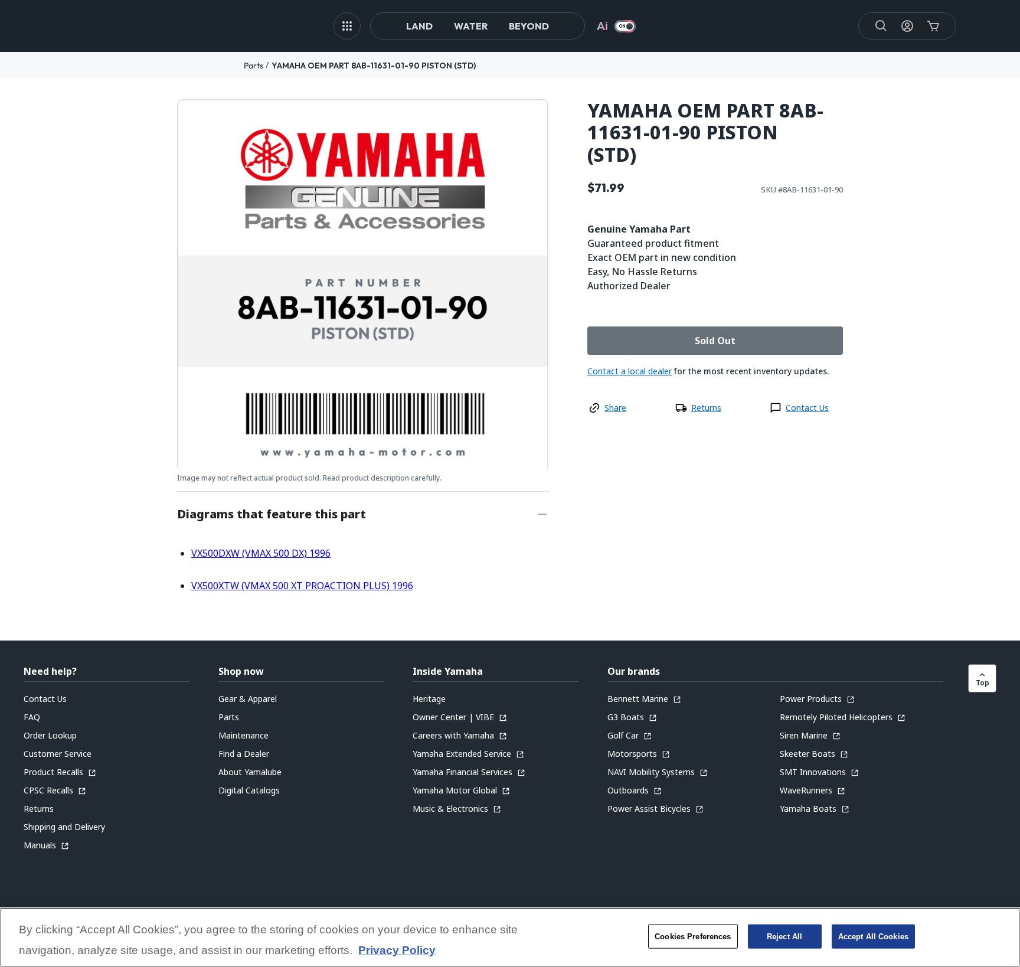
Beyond (529, 26)
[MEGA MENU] (347, 26)
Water (471, 26)
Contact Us (807, 407)
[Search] (881, 26)
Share (615, 407)
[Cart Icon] (933, 26)
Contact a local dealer (629, 371)
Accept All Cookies (873, 936)
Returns (706, 407)
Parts (253, 65)
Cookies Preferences (693, 936)
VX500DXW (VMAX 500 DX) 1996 (261, 553)
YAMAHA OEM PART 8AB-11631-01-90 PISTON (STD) (374, 65)
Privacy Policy (397, 951)
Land (419, 26)
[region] (510, 937)
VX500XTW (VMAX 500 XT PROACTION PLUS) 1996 (302, 585)
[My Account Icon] (907, 26)
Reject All (784, 936)
